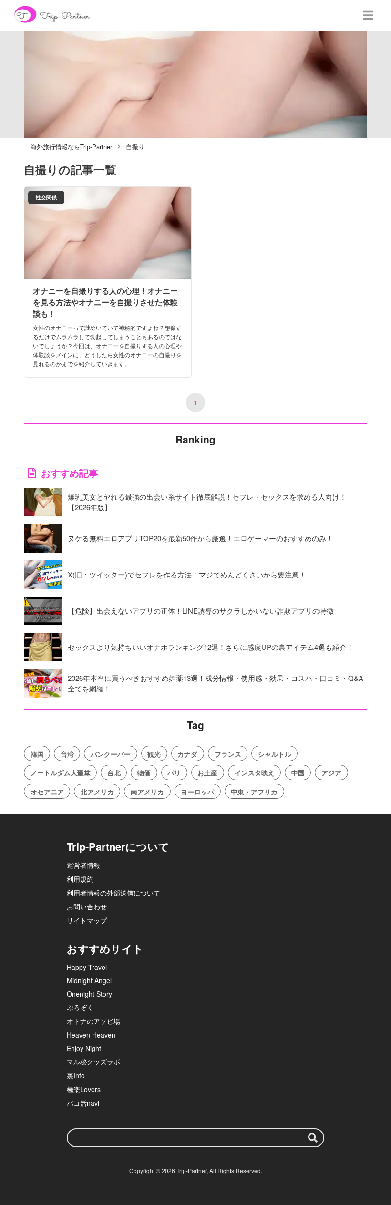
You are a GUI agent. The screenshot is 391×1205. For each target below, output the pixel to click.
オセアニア (47, 791)
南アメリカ (147, 791)
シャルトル (274, 754)
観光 (154, 754)
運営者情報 (83, 865)
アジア (331, 772)
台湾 (67, 754)
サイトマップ (87, 920)
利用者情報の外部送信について (113, 892)
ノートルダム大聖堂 (61, 772)
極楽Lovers (84, 1089)
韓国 (37, 754)
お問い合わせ (87, 906)
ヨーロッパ (197, 791)
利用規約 (80, 879)
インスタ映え (255, 772)
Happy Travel (87, 967)
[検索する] (312, 1137)
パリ (174, 772)
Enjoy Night (84, 1048)
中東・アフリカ (254, 791)
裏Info (76, 1075)
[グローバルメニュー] (368, 15)
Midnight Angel (89, 980)
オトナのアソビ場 (93, 1021)
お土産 (207, 772)
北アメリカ (97, 791)
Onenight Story (89, 994)
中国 (298, 772)
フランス (228, 754)
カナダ (187, 754)
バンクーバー (111, 754)
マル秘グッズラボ (93, 1061)
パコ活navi (83, 1103)
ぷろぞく (80, 1007)
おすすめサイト (105, 948)
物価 (144, 772)
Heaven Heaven (91, 1035)
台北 (114, 772)
